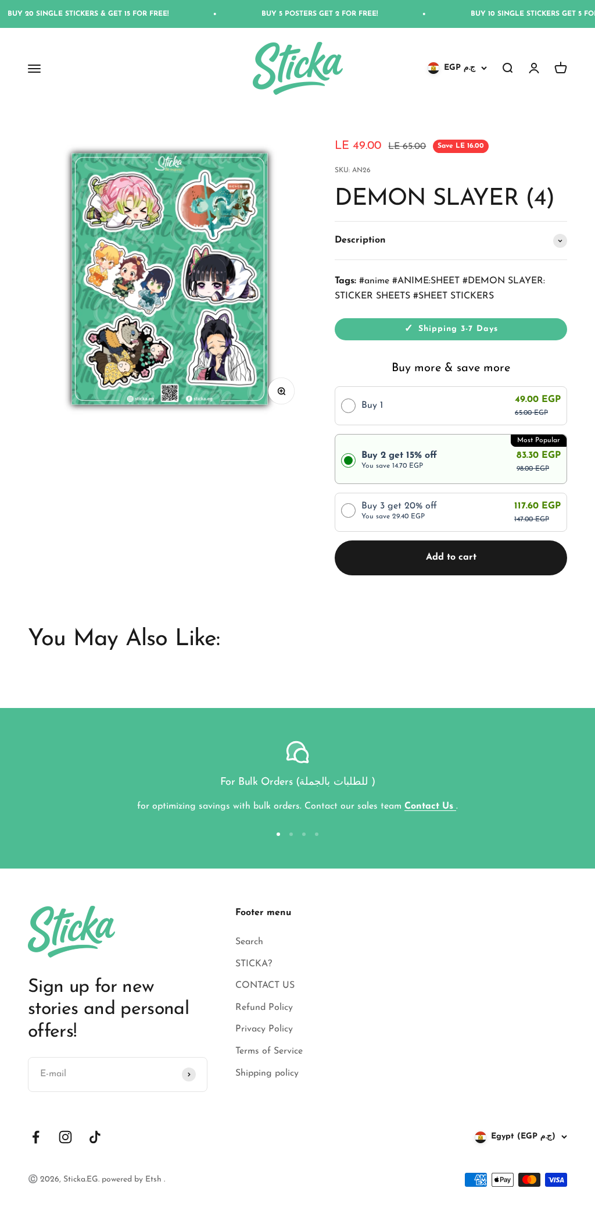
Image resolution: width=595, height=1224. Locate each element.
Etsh (154, 1179)
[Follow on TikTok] (95, 1137)
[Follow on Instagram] (65, 1137)
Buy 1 (372, 405)
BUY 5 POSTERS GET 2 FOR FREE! (302, 13)
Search (249, 942)
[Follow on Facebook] (36, 1137)
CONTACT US (265, 985)
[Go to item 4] (316, 834)
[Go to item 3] (304, 834)
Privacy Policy (264, 1029)
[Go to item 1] (278, 834)
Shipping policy (267, 1073)
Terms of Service (269, 1051)
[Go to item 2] (291, 834)
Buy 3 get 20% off (399, 510)
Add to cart (451, 557)
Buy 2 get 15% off (399, 460)
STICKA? (253, 964)
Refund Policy (264, 1007)
